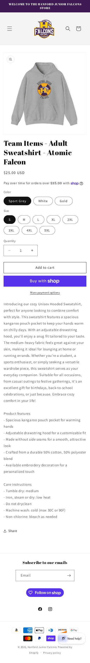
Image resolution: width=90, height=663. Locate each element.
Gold (64, 201)
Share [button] (12, 531)
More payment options (45, 292)
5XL (47, 230)
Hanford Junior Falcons (42, 647)
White (43, 201)
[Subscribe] (69, 575)
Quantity (10, 241)
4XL (29, 230)
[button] (9, 28)
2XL (70, 219)
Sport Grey (17, 201)
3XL (11, 230)
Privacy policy (52, 652)
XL (53, 219)
